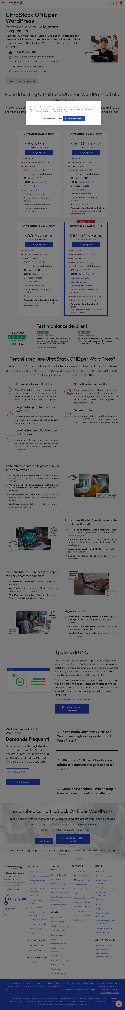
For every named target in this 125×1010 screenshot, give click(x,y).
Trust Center (62, 111)
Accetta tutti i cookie (74, 118)
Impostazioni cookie (53, 118)
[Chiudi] (97, 104)
